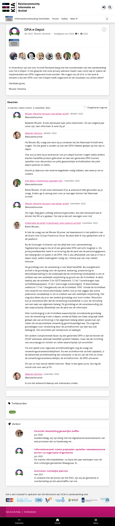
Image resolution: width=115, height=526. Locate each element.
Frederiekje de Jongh (35, 223)
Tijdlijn (65, 19)
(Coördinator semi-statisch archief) (63, 223)
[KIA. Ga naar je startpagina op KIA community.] (21, 7)
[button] (104, 7)
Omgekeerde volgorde (97, 107)
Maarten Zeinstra (33, 133)
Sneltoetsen (30, 511)
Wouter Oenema (33, 113)
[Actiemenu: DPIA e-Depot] (104, 29)
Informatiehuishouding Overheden (32, 18)
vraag (12, 412)
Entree (55, 18)
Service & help (13, 511)
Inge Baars (30, 180)
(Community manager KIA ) (49, 180)
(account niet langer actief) (55, 113)
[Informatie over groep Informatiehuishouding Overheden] (107, 18)
